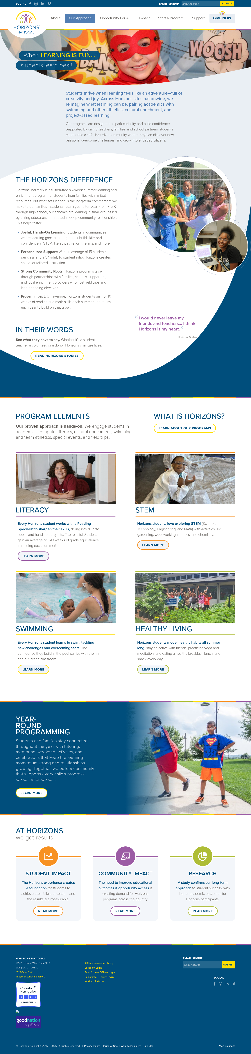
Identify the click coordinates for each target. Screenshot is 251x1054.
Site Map (148, 1046)
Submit (227, 3)
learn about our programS (185, 428)
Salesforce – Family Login (99, 977)
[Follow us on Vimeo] (49, 4)
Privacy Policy (92, 1046)
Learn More (33, 556)
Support (198, 18)
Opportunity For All (115, 18)
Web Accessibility (131, 1046)
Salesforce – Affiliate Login (100, 972)
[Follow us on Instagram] (36, 4)
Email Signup (169, 3)
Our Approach (80, 18)
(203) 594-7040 (24, 972)
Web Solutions (227, 1046)
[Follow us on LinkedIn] (42, 3)
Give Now (222, 18)
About (55, 18)
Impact (144, 18)
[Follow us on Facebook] (30, 3)
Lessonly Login (93, 967)
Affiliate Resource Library (99, 963)
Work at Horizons (94, 981)
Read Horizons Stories (57, 356)
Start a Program (171, 18)
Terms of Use (110, 1046)
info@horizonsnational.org (30, 976)
